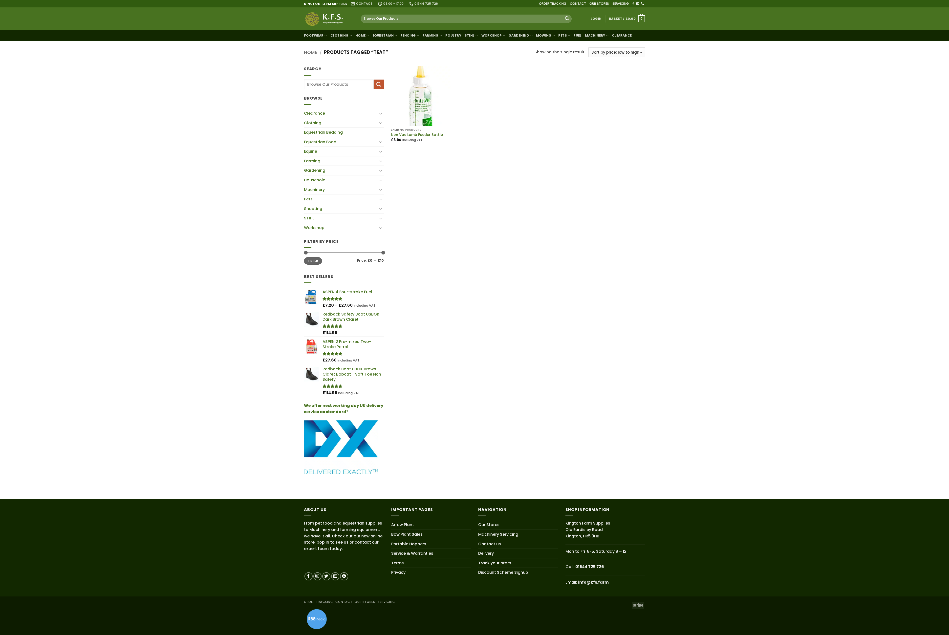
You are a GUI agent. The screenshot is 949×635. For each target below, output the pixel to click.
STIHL (469, 35)
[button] (596, 19)
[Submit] (567, 19)
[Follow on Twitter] (326, 576)
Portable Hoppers (408, 544)
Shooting (313, 209)
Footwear (314, 35)
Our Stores (488, 525)
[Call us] (642, 3)
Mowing (544, 35)
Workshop (491, 35)
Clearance (622, 35)
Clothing (339, 35)
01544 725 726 (589, 567)
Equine (310, 151)
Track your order (494, 563)
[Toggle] (381, 113)
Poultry (453, 35)
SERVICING (620, 3)
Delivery (486, 553)
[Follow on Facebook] (633, 3)
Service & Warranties (412, 553)
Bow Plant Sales (407, 534)
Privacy (398, 572)
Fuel (578, 35)
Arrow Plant (402, 525)
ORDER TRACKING (552, 3)
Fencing (408, 35)
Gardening (519, 35)
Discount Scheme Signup (503, 572)
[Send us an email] (637, 3)
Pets (308, 199)
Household (314, 180)
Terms (397, 563)
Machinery (314, 189)
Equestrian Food (320, 142)
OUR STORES (599, 3)
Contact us (489, 544)
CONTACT (578, 3)
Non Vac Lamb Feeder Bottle (417, 134)
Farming (312, 161)
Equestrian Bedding (323, 132)
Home (360, 35)
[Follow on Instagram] (317, 576)
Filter (313, 261)
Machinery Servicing (498, 534)
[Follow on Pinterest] (344, 576)
